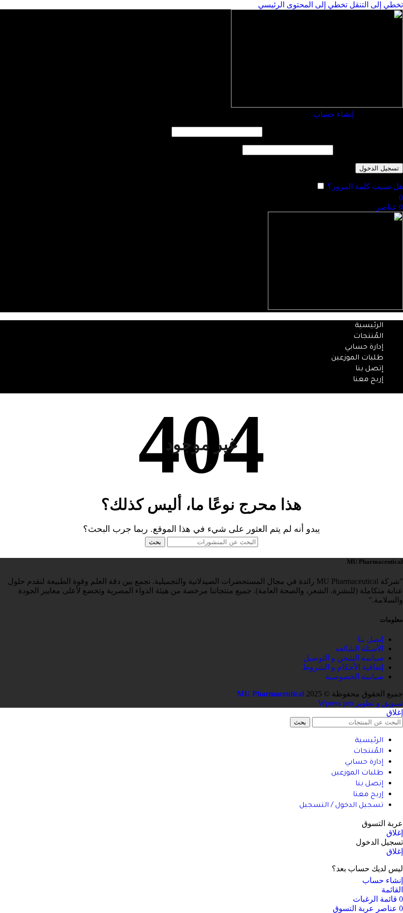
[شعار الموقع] (317, 105)
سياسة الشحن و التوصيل (343, 658)
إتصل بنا (370, 639)
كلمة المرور (369, 149)
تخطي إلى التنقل (375, 4)
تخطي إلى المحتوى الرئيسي (302, 4)
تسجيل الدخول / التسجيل (341, 806)
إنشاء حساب (333, 114)
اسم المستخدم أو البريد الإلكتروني (333, 131)
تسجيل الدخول (379, 168)
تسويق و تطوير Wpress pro (360, 703)
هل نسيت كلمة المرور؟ (365, 186)
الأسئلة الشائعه (359, 648)
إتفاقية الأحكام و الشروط (342, 667)
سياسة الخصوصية (354, 676)
